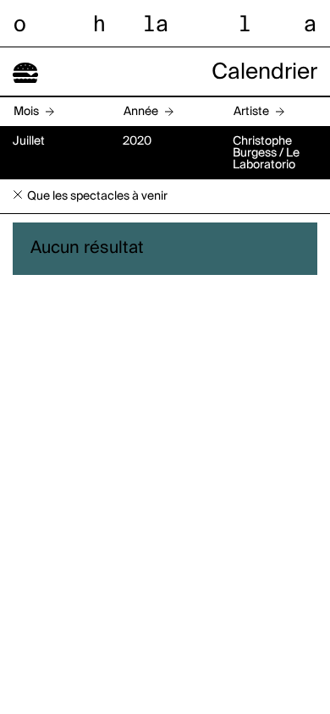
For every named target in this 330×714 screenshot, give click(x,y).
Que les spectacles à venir (97, 196)
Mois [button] (26, 112)
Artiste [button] (251, 112)
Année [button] (141, 112)
